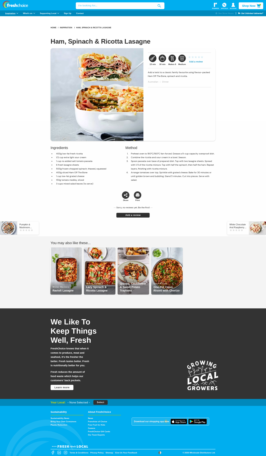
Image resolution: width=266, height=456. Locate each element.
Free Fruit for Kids (96, 425)
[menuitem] (12, 13)
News (90, 418)
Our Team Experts (96, 435)
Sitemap (109, 453)
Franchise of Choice (97, 421)
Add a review (196, 62)
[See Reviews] (195, 58)
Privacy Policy (97, 453)
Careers (91, 428)
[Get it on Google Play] (197, 421)
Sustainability (59, 412)
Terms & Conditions (79, 453)
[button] (224, 13)
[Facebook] (53, 452)
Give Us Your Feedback (126, 453)
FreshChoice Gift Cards (99, 431)
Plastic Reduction (59, 425)
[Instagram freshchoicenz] (65, 452)
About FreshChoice (99, 412)
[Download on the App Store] (179, 421)
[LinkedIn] (59, 452)
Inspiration (66, 27)
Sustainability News (60, 418)
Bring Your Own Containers (63, 421)
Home (53, 27)
